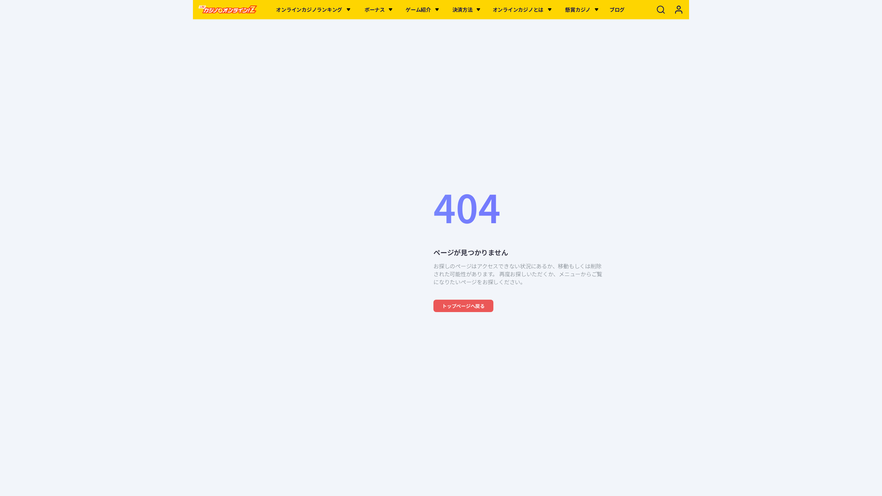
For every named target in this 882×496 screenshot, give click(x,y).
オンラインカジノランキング (309, 9)
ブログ (617, 9)
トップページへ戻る (463, 305)
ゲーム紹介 (418, 9)
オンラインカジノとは (518, 9)
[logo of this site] (227, 9)
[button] (348, 9)
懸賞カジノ (578, 9)
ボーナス (375, 9)
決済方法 (462, 9)
